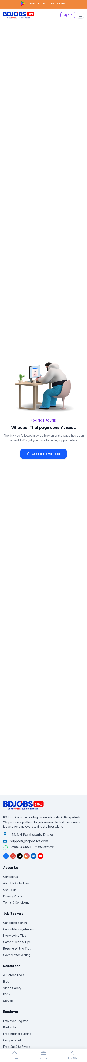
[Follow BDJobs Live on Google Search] (13, 856)
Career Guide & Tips (17, 942)
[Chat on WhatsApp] (5, 847)
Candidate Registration (18, 929)
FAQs (6, 994)
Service (8, 1000)
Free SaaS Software (16, 1046)
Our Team (9, 889)
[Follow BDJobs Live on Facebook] (6, 856)
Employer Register (15, 1021)
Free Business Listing (17, 1033)
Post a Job (10, 1027)
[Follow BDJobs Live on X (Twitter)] (20, 856)
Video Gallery (12, 988)
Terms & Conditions (16, 902)
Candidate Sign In (15, 922)
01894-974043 (21, 847)
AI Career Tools (13, 975)
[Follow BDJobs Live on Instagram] (27, 856)
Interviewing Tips (14, 935)
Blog (6, 981)
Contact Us (10, 876)
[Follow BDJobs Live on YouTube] (40, 856)
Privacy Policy (12, 896)
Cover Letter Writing (16, 955)
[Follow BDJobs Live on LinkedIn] (33, 856)
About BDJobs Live (16, 883)
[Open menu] (80, 15)
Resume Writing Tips (17, 948)
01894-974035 (44, 847)
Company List (12, 1040)
